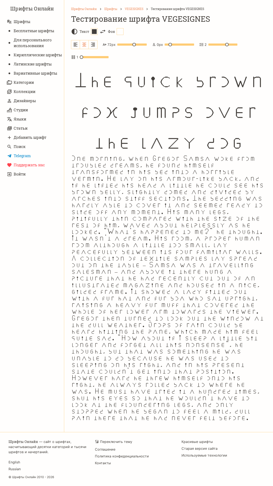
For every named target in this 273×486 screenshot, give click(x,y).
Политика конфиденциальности (122, 456)
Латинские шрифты (33, 64)
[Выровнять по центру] (84, 44)
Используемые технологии (204, 455)
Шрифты (22, 21)
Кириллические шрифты (38, 54)
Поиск (20, 146)
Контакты (103, 463)
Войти (20, 174)
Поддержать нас (29, 164)
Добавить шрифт (30, 137)
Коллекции (24, 91)
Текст (84, 31)
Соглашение (105, 449)
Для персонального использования (33, 42)
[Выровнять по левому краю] (75, 44)
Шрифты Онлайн (32, 8)
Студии (21, 109)
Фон (111, 31)
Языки (20, 119)
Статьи (21, 128)
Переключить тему (116, 442)
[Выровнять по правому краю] (93, 44)
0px (160, 44)
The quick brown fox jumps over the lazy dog (168, 108)
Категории (24, 82)
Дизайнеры (25, 100)
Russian (15, 469)
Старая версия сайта (200, 448)
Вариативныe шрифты (35, 73)
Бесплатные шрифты (34, 30)
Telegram (22, 155)
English (14, 462)
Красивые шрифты (197, 442)
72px (111, 44)
